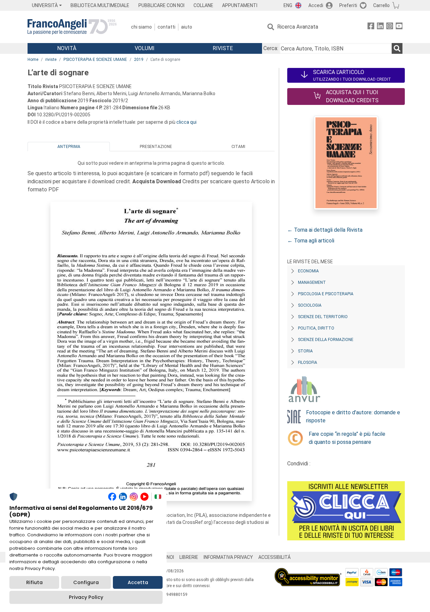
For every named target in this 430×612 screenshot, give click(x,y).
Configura (86, 582)
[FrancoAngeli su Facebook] (371, 27)
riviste (50, 59)
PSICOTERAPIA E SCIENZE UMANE (95, 59)
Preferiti (348, 5)
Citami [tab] (238, 146)
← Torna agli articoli (310, 240)
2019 (138, 59)
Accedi (315, 5)
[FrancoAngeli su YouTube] (399, 27)
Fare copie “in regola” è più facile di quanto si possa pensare (347, 438)
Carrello (381, 5)
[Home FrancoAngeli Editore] (72, 27)
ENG (288, 5)
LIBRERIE (188, 557)
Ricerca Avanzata (297, 27)
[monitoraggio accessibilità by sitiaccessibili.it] (308, 572)
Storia (305, 351)
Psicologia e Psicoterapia (325, 294)
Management (312, 282)
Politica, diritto (316, 328)
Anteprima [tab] (68, 146)
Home (33, 59)
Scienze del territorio (323, 316)
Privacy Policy (86, 597)
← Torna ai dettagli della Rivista (324, 230)
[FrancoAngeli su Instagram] (389, 27)
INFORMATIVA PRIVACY (228, 557)
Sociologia (309, 305)
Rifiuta (34, 582)
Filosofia (307, 362)
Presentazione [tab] (156, 146)
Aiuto (186, 27)
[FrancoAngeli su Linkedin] (380, 27)
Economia (308, 271)
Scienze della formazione (325, 339)
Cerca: (270, 48)
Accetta (138, 582)
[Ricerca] (397, 48)
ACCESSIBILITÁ (274, 557)
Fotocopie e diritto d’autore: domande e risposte (353, 416)
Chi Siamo (141, 27)
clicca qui (186, 122)
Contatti (166, 27)
